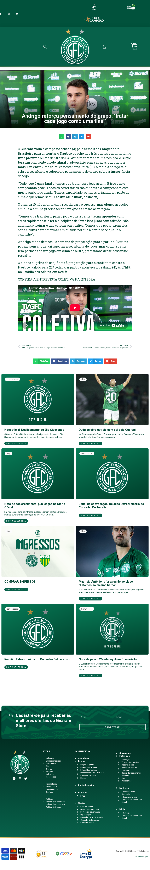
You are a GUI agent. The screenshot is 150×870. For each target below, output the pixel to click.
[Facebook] (14, 778)
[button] (61, 136)
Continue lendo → (16, 443)
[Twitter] (25, 778)
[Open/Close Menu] (15, 47)
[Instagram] (19, 778)
